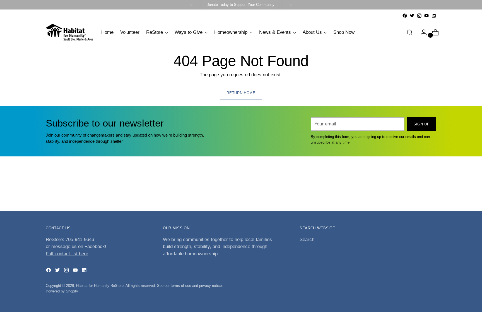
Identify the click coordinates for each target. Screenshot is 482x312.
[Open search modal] (409, 32)
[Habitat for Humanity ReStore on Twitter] (411, 15)
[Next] (291, 4)
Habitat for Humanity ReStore (100, 286)
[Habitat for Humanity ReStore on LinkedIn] (433, 15)
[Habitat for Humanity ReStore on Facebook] (404, 15)
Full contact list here (67, 253)
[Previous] (191, 4)
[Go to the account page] (421, 32)
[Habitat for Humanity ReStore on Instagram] (419, 15)
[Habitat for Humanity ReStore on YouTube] (426, 15)
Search (307, 239)
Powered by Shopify (62, 291)
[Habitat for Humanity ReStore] (69, 32)
